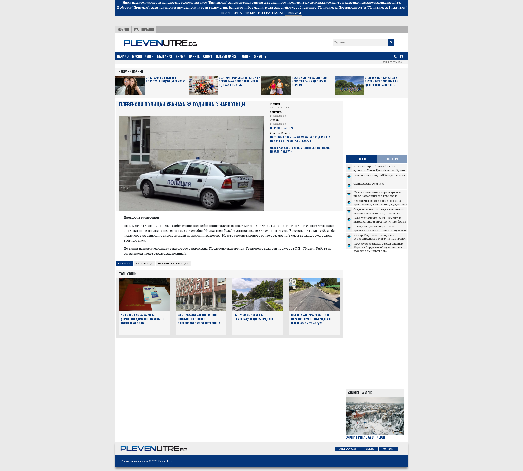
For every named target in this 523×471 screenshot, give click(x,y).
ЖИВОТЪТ (261, 56)
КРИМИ (180, 56)
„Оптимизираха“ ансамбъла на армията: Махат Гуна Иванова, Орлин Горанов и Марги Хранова (379, 169)
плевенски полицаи (173, 263)
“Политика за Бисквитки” (387, 7)
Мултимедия (144, 29)
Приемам (293, 12)
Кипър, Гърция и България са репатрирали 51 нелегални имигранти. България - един (380, 238)
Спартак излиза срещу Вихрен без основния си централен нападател (381, 81)
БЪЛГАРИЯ (164, 56)
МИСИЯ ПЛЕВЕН (142, 56)
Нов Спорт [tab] (392, 159)
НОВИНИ (123, 29)
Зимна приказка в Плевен (365, 437)
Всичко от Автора (281, 128)
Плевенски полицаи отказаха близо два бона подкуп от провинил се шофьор (300, 139)
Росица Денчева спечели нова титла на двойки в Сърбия (309, 81)
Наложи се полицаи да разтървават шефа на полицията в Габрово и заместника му (377, 195)
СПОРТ (207, 56)
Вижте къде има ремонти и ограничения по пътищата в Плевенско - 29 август (311, 318)
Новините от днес (391, 62)
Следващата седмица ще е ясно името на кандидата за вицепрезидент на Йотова (378, 212)
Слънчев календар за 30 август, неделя (379, 175)
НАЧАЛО (123, 56)
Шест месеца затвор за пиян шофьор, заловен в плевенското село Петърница (199, 318)
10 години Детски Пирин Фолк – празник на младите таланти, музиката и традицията (380, 229)
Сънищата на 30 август (368, 183)
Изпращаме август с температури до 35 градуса (253, 316)
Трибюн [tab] (361, 159)
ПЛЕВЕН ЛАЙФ (226, 56)
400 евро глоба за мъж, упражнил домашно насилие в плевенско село (142, 318)
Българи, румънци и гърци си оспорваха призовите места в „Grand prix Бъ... (239, 81)
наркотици (144, 263)
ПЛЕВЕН (245, 56)
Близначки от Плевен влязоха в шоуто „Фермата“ (166, 79)
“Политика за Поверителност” (340, 7)
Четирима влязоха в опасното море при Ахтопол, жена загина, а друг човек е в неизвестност (380, 204)
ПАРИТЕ (194, 56)
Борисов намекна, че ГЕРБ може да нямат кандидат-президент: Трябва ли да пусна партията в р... (379, 221)
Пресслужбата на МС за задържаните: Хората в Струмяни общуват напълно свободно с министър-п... (379, 247)
